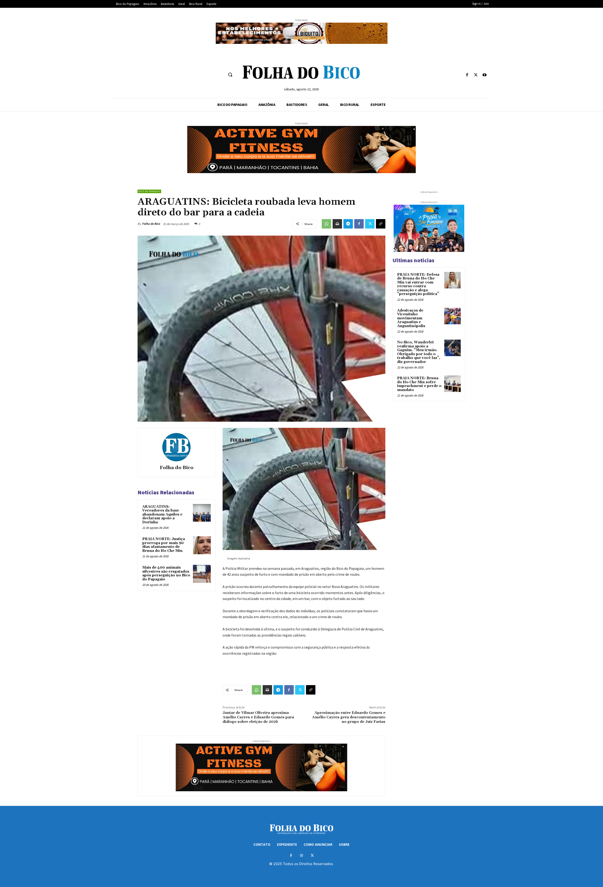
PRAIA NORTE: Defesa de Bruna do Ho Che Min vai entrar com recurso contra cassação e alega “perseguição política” (418, 284)
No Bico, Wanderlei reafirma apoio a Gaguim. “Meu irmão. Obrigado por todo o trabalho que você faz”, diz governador (418, 352)
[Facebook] (467, 75)
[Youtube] (484, 75)
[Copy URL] (380, 224)
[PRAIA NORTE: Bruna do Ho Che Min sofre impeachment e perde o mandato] (452, 383)
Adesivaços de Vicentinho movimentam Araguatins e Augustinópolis (411, 318)
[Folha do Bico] (176, 447)
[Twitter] (476, 75)
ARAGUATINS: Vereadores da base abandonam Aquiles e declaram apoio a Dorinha (162, 514)
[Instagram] (301, 855)
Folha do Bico (151, 224)
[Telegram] (348, 224)
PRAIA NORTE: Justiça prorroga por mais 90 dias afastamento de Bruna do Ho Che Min (163, 545)
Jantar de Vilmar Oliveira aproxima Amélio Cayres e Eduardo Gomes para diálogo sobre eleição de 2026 (258, 717)
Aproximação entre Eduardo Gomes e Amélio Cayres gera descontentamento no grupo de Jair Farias (348, 717)
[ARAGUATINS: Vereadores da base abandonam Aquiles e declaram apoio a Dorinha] (202, 513)
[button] (230, 74)
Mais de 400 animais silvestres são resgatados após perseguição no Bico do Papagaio (166, 573)
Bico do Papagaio (149, 191)
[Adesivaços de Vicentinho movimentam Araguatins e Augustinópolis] (452, 316)
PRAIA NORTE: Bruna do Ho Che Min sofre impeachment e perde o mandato (419, 384)
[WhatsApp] (326, 224)
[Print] (337, 224)
